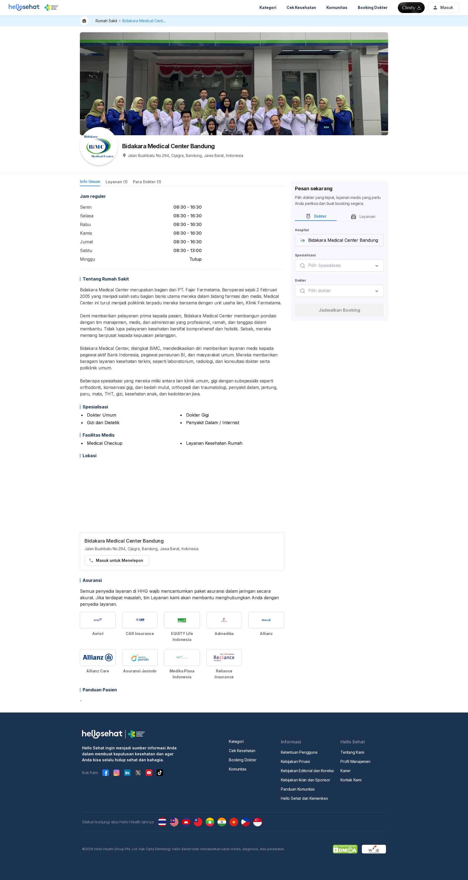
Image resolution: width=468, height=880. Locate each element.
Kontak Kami (351, 780)
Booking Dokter (242, 759)
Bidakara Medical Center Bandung (153, 20)
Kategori (236, 741)
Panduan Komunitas (298, 789)
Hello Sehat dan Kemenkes (304, 798)
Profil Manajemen (355, 761)
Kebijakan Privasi (295, 761)
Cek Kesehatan (242, 750)
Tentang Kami (352, 752)
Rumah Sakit (106, 20)
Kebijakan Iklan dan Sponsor (305, 780)
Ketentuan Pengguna (299, 752)
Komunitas (237, 769)
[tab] (90, 182)
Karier (345, 770)
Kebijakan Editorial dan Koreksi (307, 770)
